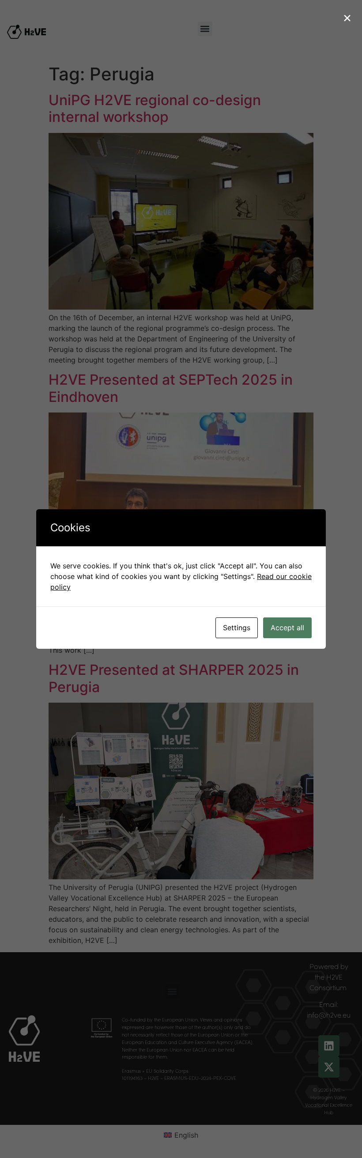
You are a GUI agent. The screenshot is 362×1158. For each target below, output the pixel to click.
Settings (236, 627)
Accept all (287, 627)
